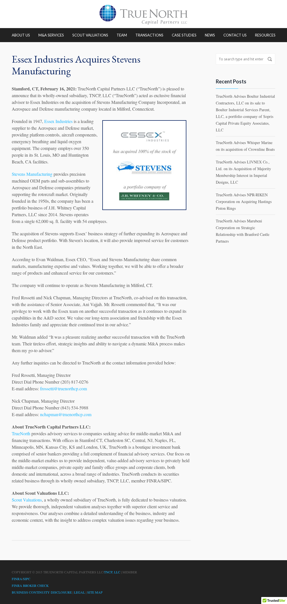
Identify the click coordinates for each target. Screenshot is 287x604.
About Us (21, 35)
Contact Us (235, 35)
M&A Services (51, 35)
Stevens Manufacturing (32, 174)
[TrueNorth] (144, 14)
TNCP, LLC (112, 572)
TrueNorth (21, 433)
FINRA (17, 578)
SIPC (26, 578)
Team (122, 35)
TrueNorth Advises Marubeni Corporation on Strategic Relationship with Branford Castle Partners (242, 231)
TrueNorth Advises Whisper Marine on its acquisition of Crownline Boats (245, 146)
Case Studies (184, 35)
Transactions (149, 35)
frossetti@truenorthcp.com (63, 388)
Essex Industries (58, 121)
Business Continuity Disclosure (42, 592)
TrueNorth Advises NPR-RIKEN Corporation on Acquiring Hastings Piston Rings (244, 201)
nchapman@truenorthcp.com (65, 414)
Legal (79, 592)
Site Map (95, 592)
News (210, 35)
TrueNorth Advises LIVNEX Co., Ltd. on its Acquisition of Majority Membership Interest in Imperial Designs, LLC (243, 172)
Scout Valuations (90, 35)
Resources (265, 35)
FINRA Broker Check (30, 585)
